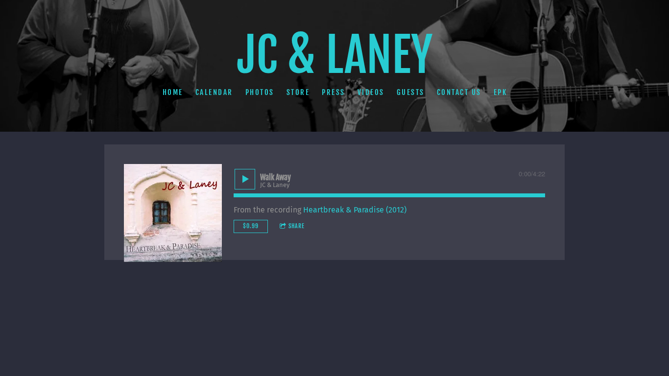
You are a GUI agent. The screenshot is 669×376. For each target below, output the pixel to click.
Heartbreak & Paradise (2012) (354, 209)
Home (172, 91)
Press (333, 91)
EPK (500, 91)
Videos (370, 91)
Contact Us (458, 91)
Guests (410, 91)
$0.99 (251, 226)
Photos (259, 91)
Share (296, 226)
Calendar (214, 91)
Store (298, 91)
